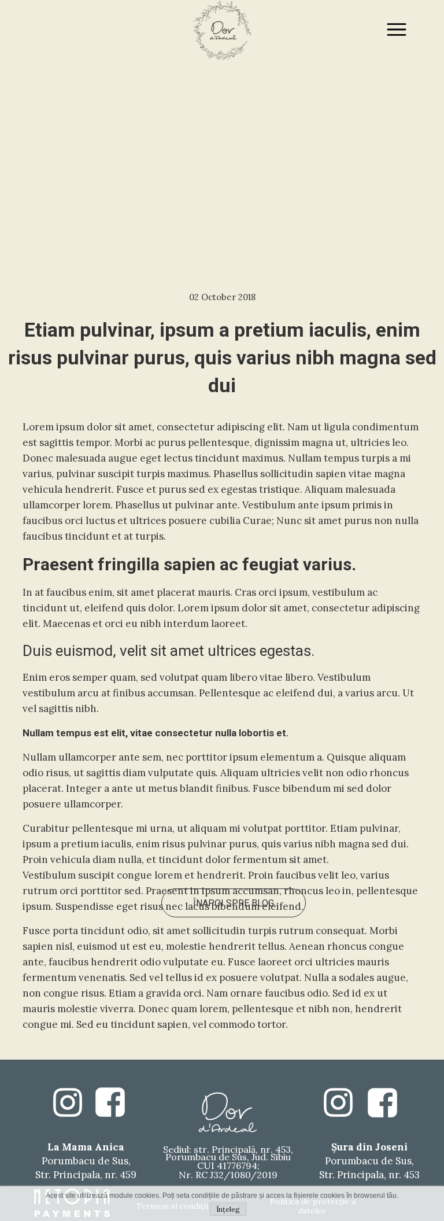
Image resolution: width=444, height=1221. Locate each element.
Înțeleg (228, 1209)
